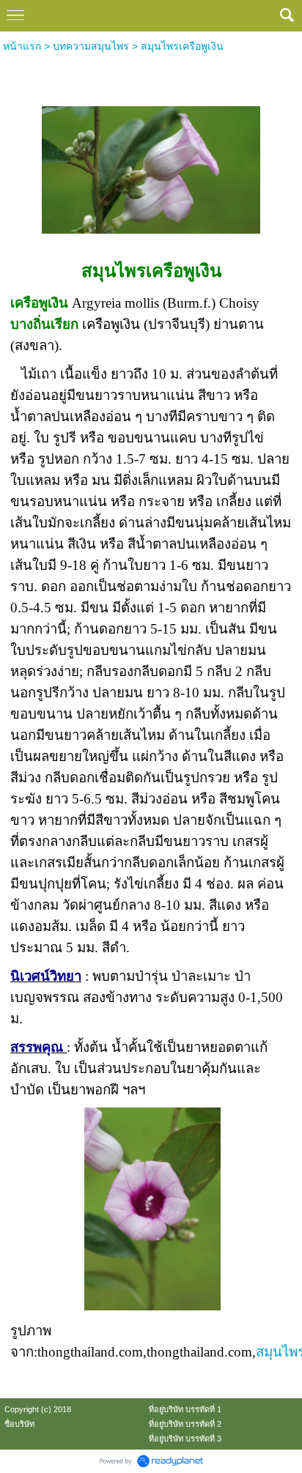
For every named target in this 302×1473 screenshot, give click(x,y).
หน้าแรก (22, 46)
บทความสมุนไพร (91, 46)
